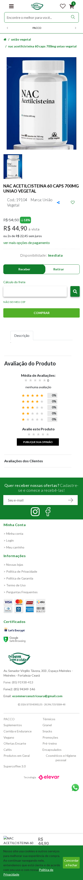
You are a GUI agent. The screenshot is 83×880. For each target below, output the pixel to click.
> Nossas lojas (13, 564)
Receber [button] (24, 269)
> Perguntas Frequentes (21, 592)
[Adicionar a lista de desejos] (72, 202)
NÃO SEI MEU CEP (14, 301)
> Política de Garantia (18, 578)
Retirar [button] (58, 269)
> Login (9, 540)
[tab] (21, 335)
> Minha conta (13, 533)
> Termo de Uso (15, 585)
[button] (75, 291)
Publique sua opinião (38, 441)
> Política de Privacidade (20, 571)
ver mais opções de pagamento (26, 242)
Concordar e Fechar (71, 863)
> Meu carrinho (14, 547)
